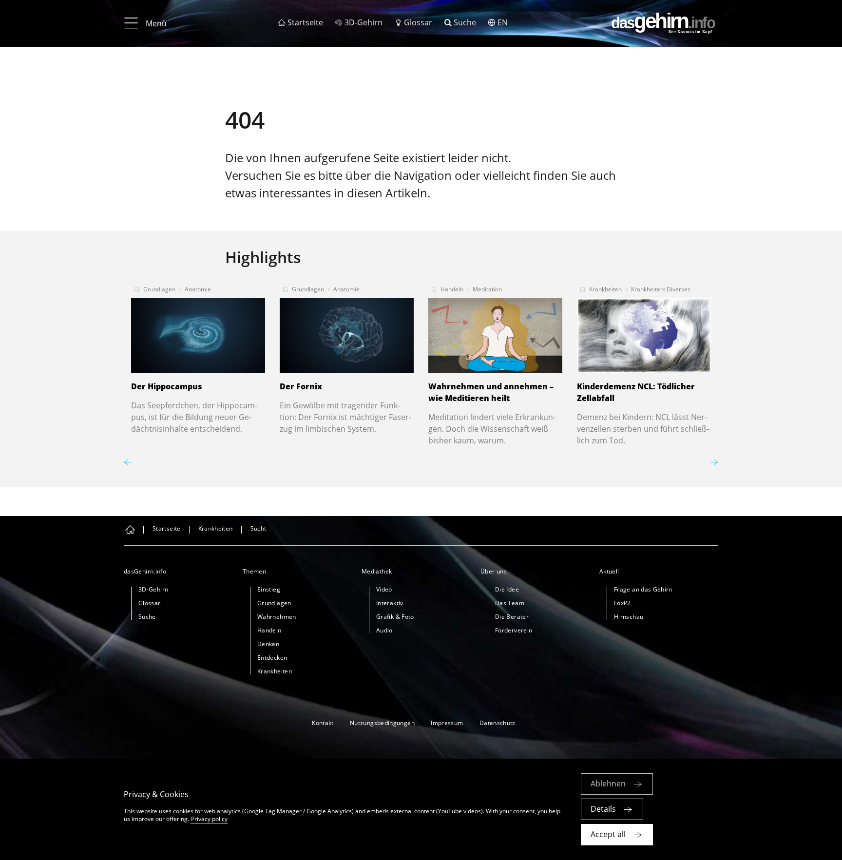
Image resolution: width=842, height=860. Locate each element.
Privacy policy (209, 819)
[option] (198, 356)
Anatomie (198, 289)
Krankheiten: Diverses (660, 289)
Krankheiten (605, 289)
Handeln (451, 289)
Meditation (487, 289)
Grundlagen (159, 289)
